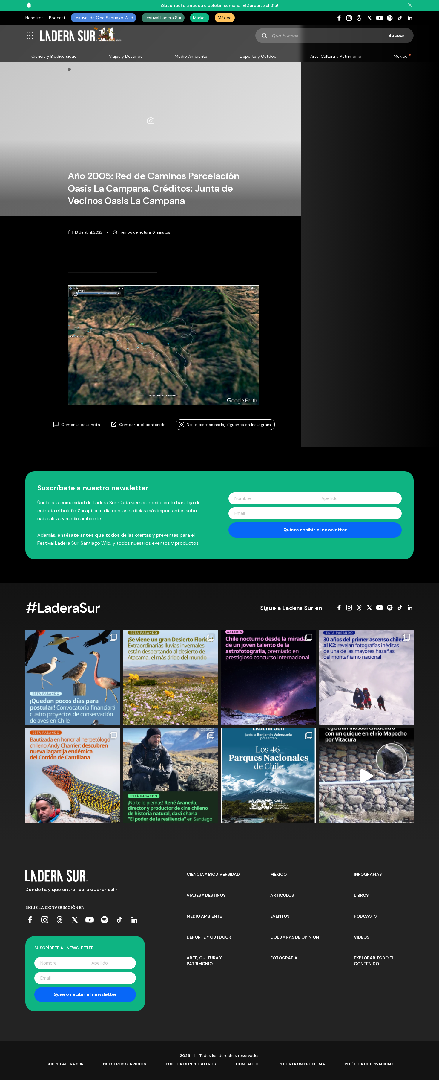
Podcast (57, 17)
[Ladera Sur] (81, 35)
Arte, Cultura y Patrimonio (335, 56)
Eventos (279, 916)
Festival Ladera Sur (163, 17)
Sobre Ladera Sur (64, 1064)
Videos (361, 937)
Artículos (282, 895)
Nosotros (34, 17)
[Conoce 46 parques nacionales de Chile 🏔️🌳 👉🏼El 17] (268, 775)
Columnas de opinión (294, 937)
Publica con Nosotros (191, 1064)
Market (199, 17)
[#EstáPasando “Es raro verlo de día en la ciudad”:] (366, 775)
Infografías (368, 874)
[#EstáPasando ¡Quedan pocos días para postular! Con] (72, 677)
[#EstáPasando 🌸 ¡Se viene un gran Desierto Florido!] (170, 677)
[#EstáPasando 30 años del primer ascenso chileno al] (366, 677)
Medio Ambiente (191, 56)
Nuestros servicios (124, 1064)
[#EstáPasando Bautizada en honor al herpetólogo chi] (72, 775)
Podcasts (365, 916)
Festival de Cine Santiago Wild (103, 17)
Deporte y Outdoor (259, 56)
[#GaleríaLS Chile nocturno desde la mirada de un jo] (268, 677)
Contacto (247, 1064)
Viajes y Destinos (125, 56)
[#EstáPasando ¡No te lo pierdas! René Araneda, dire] (170, 775)
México (225, 17)
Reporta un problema (301, 1064)
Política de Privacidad (369, 1064)
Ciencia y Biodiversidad (54, 56)
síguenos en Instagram (229, 424)
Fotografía (283, 957)
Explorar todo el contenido (374, 960)
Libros (361, 895)
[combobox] (334, 35)
